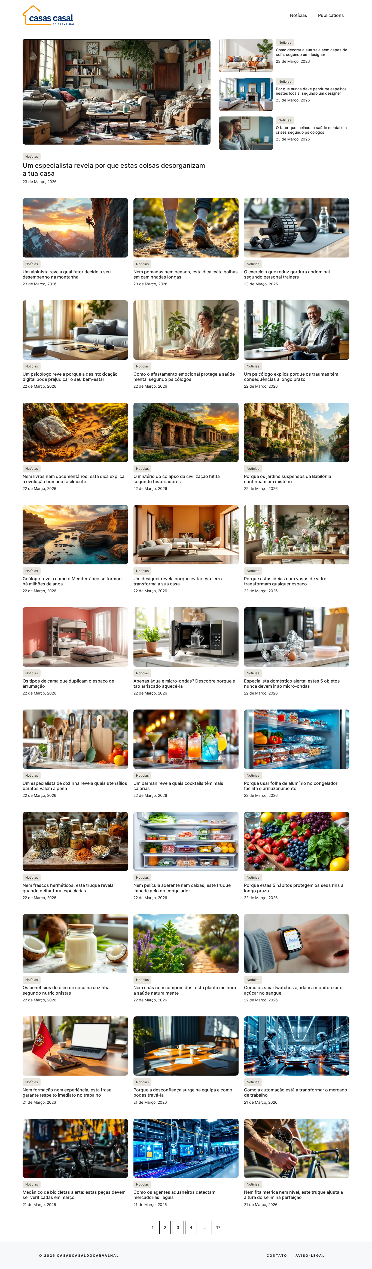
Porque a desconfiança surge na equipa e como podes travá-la (182, 1092)
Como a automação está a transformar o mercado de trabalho (295, 1092)
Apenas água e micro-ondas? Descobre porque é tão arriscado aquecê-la (184, 683)
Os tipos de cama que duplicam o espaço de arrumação (68, 683)
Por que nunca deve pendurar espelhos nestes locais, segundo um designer (311, 91)
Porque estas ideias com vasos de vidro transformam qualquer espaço (285, 581)
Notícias (298, 15)
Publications (331, 15)
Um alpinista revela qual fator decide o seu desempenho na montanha (67, 274)
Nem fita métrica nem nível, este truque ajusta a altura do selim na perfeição (293, 1194)
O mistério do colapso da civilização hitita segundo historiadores (176, 479)
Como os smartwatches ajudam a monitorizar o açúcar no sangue (293, 990)
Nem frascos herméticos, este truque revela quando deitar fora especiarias (68, 887)
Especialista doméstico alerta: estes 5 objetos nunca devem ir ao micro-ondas (292, 683)
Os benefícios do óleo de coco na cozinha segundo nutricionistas (66, 990)
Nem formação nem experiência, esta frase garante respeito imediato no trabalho (67, 1092)
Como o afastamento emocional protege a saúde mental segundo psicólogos (184, 376)
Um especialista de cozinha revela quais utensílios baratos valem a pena (75, 785)
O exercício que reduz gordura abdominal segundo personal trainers (287, 274)
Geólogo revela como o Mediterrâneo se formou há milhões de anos (72, 581)
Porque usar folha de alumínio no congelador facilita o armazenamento (290, 785)
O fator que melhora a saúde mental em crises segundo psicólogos (311, 129)
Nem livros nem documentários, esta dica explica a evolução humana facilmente (73, 479)
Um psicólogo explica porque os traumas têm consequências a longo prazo (291, 376)
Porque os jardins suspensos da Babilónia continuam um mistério (287, 479)
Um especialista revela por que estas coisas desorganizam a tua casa (114, 169)
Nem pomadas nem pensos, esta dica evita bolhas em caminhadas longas (185, 274)
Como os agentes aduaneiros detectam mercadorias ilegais (174, 1194)
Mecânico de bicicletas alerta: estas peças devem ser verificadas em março (74, 1194)
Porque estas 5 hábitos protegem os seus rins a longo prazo (293, 887)
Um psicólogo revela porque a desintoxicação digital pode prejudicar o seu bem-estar (70, 376)
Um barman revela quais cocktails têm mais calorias (178, 785)
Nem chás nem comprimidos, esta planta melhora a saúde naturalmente (184, 990)
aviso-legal (310, 1255)
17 (218, 1227)
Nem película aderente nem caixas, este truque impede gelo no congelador (182, 887)
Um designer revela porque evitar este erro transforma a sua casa (177, 581)
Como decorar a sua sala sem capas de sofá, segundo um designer (311, 52)
